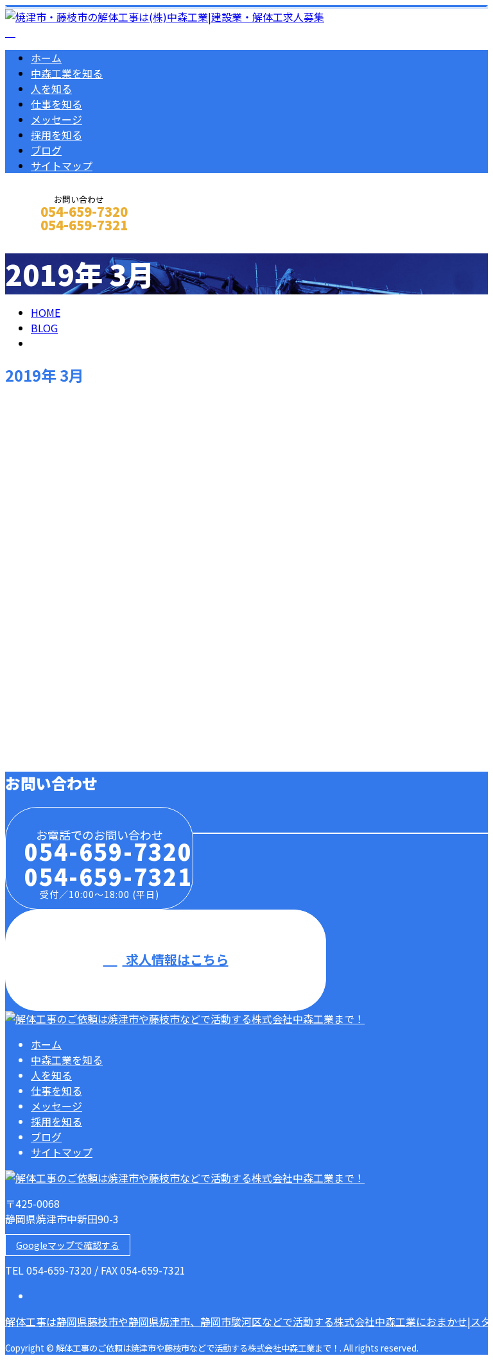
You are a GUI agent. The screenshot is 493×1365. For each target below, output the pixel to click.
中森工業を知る (67, 73)
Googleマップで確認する (67, 1245)
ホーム (46, 57)
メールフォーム (50, 242)
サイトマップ (61, 165)
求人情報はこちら (176, 959)
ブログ (46, 150)
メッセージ (56, 119)
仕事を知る (56, 104)
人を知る (51, 88)
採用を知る (56, 134)
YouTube (30, 681)
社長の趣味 (35, 558)
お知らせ (77, 504)
